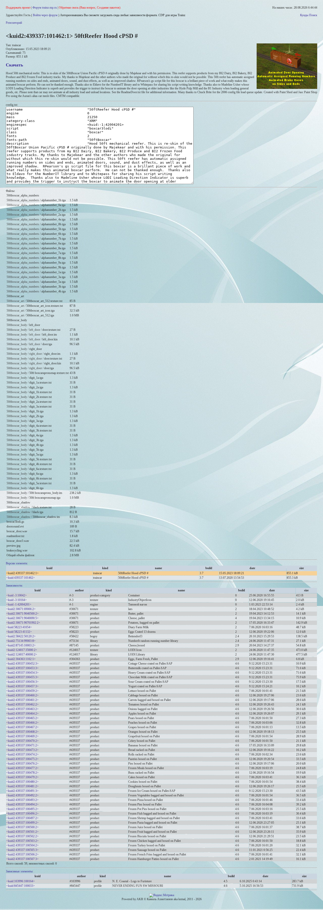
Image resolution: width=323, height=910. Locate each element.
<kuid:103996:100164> (20, 881)
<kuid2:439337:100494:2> (22, 804)
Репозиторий (14, 22)
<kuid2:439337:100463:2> (22, 709)
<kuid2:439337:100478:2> (22, 772)
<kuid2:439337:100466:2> (22, 722)
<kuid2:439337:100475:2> (22, 759)
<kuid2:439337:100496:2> (22, 813)
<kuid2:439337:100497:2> (22, 818)
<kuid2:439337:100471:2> (22, 745)
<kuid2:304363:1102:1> (21, 659)
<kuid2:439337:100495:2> (22, 809)
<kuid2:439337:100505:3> (22, 850)
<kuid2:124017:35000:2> (21, 650)
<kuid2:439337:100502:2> (22, 836)
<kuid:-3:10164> (16, 600)
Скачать (14, 64)
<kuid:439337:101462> (20, 577)
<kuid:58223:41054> (19, 627)
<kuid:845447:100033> (20, 886)
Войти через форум (45, 15)
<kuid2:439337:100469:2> (22, 736)
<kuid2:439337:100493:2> (22, 800)
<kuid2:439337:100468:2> (22, 732)
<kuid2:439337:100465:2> (22, 718)
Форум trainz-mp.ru (45, 7)
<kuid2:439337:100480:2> (22, 781)
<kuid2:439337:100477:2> (22, 768)
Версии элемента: (17, 563)
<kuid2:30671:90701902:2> (23, 622)
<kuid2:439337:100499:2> (22, 822)
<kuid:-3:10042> (16, 595)
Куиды (304, 15)
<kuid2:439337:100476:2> (22, 763)
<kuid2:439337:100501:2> (22, 831)
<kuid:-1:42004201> (18, 604)
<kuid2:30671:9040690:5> (22, 618)
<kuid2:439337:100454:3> (22, 672)
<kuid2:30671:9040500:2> (22, 613)
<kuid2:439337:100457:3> (22, 686)
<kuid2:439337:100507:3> (22, 859)
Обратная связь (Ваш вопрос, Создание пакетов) (89, 7)
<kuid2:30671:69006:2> (21, 609)
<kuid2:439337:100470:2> (22, 741)
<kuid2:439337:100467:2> (22, 727)
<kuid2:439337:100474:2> (22, 754)
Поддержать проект (18, 7)
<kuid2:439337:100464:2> (22, 713)
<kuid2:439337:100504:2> (22, 845)
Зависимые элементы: (19, 871)
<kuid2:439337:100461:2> (22, 700)
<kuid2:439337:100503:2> (22, 841)
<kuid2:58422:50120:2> (21, 636)
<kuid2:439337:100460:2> (22, 695)
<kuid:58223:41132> (19, 632)
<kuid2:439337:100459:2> (22, 691)
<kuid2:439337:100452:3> (22, 663)
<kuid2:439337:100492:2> (22, 795)
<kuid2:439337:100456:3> (22, 682)
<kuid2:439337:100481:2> (22, 786)
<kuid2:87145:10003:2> (21, 645)
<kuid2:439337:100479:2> (22, 777)
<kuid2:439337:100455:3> (22, 677)
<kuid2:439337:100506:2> (22, 854)
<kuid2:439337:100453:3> (22, 668)
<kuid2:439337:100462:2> (22, 704)
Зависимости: (14, 585)
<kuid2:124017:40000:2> (21, 654)
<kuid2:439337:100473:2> (22, 750)
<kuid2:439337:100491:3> (22, 791)
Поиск (313, 15)
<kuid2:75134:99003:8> (21, 641)
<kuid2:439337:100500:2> (22, 827)
